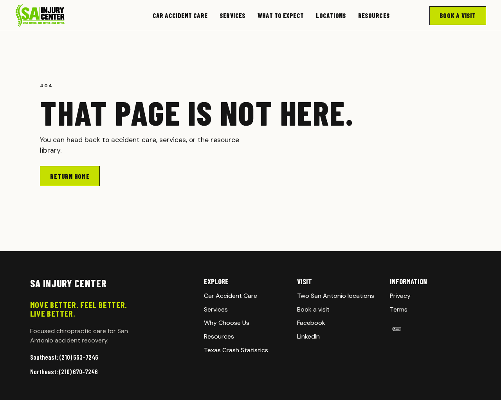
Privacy (400, 296)
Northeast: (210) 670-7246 (64, 371)
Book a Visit (458, 15)
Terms (398, 309)
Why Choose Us (226, 323)
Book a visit (313, 309)
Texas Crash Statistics (236, 350)
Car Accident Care (180, 15)
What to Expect (281, 15)
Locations (331, 15)
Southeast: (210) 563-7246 (64, 357)
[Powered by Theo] (430, 329)
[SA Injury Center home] (64, 16)
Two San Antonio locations (335, 296)
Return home (69, 176)
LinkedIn (308, 336)
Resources (374, 15)
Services (232, 15)
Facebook (311, 323)
